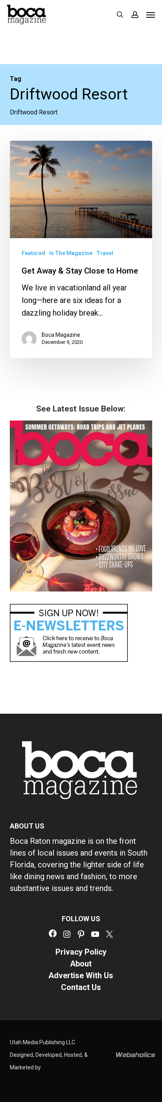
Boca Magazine (61, 335)
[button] (150, 14)
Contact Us (81, 987)
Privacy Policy (81, 952)
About (81, 963)
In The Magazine (70, 253)
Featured (33, 253)
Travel (104, 253)
